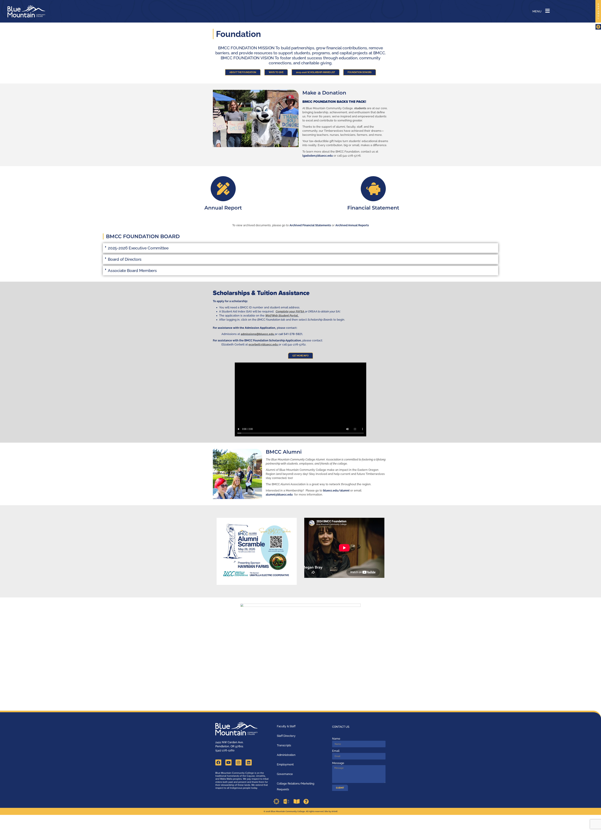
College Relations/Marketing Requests (295, 786)
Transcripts (284, 745)
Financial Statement (373, 208)
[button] (598, 27)
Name (336, 738)
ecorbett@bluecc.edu (263, 344)
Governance (285, 774)
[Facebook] (218, 762)
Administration (286, 755)
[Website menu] (547, 10)
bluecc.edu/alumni (336, 490)
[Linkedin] (249, 762)
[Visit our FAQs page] (307, 801)
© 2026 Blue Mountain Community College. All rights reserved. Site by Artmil (300, 811)
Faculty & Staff (286, 726)
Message (338, 763)
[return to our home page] (238, 729)
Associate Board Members (132, 270)
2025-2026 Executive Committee (138, 248)
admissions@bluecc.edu (257, 334)
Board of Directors (124, 259)
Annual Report (223, 208)
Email (335, 750)
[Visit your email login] (287, 801)
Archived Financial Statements (310, 225)
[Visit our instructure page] (277, 801)
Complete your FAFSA (290, 311)
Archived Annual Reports (352, 225)
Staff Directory (286, 735)
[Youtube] (228, 762)
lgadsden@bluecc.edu (317, 155)
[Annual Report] (223, 188)
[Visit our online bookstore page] (297, 801)
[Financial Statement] (373, 188)
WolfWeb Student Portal (281, 315)
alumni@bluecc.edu (279, 494)
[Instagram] (238, 762)
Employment (285, 764)
